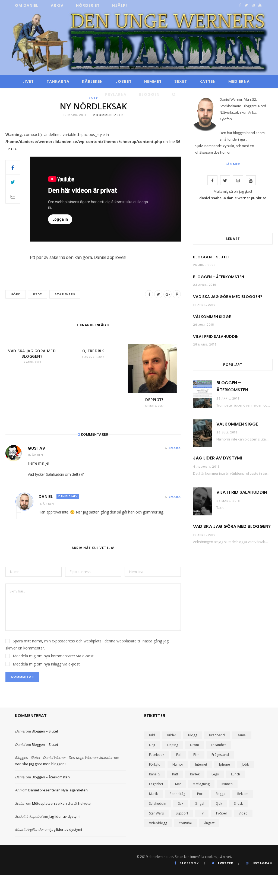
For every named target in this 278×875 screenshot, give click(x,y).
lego (215, 774)
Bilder (171, 735)
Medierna (239, 81)
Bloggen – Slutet (211, 257)
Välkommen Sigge (212, 316)
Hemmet (153, 81)
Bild (152, 735)
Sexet (180, 81)
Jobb (245, 764)
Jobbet (123, 81)
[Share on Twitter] (12, 182)
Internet (201, 764)
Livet (28, 81)
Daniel (46, 496)
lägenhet (156, 784)
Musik (153, 793)
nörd (16, 294)
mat (178, 784)
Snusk (238, 803)
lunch (235, 774)
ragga (220, 793)
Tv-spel (221, 813)
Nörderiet (88, 5)
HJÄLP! (119, 5)
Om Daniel (26, 5)
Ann (18, 790)
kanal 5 (154, 774)
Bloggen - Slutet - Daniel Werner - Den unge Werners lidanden (64, 757)
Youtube (185, 823)
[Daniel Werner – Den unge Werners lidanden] (139, 43)
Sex (180, 803)
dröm (194, 745)
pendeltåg (177, 793)
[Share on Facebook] (12, 167)
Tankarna (58, 81)
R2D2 (37, 294)
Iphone (224, 764)
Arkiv (57, 5)
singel (199, 803)
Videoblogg (158, 823)
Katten (208, 81)
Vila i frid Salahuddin (216, 336)
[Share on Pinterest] (177, 294)
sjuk (219, 803)
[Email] (12, 196)
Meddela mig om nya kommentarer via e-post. (53, 655)
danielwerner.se (161, 856)
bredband (217, 735)
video (243, 813)
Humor (177, 764)
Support (182, 813)
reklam (242, 793)
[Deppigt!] (154, 368)
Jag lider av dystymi (217, 458)
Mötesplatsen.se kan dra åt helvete (61, 803)
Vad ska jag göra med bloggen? (32, 353)
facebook (156, 754)
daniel (242, 735)
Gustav (36, 448)
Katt (175, 774)
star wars (65, 294)
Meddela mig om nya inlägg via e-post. (47, 664)
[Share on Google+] (167, 294)
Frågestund (220, 754)
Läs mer (233, 164)
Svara (175, 448)
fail (178, 754)
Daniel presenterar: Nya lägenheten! (58, 790)
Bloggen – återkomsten (218, 277)
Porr (200, 793)
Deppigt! (154, 399)
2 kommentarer (108, 115)
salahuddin (157, 803)
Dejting (172, 745)
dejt (152, 745)
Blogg (192, 735)
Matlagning (201, 784)
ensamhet (218, 745)
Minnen (227, 784)
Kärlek (195, 774)
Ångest (209, 823)
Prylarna (116, 94)
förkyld (154, 764)
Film (196, 754)
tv (202, 813)
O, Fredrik (93, 350)
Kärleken (92, 81)
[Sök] (172, 94)
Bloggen (149, 94)
